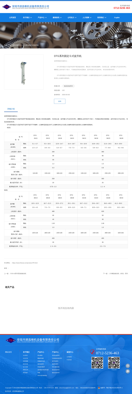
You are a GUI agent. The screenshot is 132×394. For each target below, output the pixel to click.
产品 (9, 45)
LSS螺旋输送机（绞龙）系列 (118, 273)
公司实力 (71, 17)
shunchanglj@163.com (66, 388)
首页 (5, 45)
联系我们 (100, 17)
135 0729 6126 (49, 388)
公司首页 (12, 17)
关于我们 (26, 17)
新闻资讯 (56, 17)
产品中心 (41, 17)
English (117, 17)
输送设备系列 (17, 45)
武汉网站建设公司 (18, 391)
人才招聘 (86, 17)
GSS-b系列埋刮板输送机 (18, 273)
